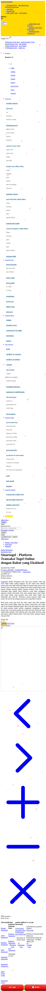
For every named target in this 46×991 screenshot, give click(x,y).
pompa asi (9, 401)
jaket (7, 214)
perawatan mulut (11, 440)
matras (8, 341)
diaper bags (10, 307)
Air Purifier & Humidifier (14, 470)
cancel (4, 532)
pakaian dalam (10, 217)
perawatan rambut (11, 437)
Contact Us (31, 33)
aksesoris (9, 188)
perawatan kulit (11, 426)
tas (7, 112)
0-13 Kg (8, 287)
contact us (21, 48)
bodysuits (9, 140)
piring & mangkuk (11, 377)
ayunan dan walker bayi (15, 494)
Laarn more (26, 572)
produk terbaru (12, 103)
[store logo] (17, 38)
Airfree (12, 75)
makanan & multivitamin (15, 392)
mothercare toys (11, 508)
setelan (8, 181)
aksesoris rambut (11, 119)
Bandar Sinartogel (4, 929)
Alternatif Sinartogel (4, 958)
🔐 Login (12, 987)
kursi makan (10, 414)
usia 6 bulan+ (10, 272)
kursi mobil (10, 283)
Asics (12, 90)
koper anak (10, 278)
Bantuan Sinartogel (11, 942)
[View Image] (1, 914)
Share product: (6, 625)
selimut (8, 320)
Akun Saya (4, 520)
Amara (12, 82)
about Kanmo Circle (28, 42)
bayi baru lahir (10, 268)
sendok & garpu (11, 381)
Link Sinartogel (4, 951)
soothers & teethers (13, 359)
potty (8, 476)
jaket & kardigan (11, 184)
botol (8, 349)
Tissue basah (10, 459)
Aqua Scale (14, 86)
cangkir (8, 373)
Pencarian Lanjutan (7, 530)
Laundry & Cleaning (12, 462)
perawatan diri (10, 444)
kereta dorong (11, 264)
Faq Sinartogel (11, 949)
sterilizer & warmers (13, 354)
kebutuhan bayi (12, 125)
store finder (22, 46)
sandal (8, 157)
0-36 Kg (8, 290)
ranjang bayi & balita (14, 330)
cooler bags (9, 408)
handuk (9, 486)
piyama (8, 136)
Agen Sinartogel (4, 936)
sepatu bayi (9, 149)
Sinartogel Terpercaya (4, 965)
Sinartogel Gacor (4, 982)
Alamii (12, 79)
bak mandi (10, 481)
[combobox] (11, 528)
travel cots (10, 301)
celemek (9, 365)
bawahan (8, 174)
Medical (8, 466)
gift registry (23, 13)
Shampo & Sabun (11, 433)
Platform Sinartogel (4, 944)
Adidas (12, 72)
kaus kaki (9, 160)
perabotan (10, 336)
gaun (7, 177)
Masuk (4, 522)
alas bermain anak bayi (14, 500)
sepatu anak (9, 153)
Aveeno (13, 93)
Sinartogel (4, 582)
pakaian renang (12, 194)
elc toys (8, 512)
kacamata (9, 116)
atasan (8, 170)
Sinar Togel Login (3, 973)
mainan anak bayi (12, 505)
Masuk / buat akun (11, 542)
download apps (23, 5)
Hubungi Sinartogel (11, 935)
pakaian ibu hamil (12, 223)
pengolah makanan (13, 387)
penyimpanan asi (11, 404)
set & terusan (10, 133)
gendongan (10, 296)
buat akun (8, 544)
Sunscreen (9, 430)
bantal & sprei (11, 325)
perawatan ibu (11, 450)
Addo (12, 68)
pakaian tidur (10, 129)
